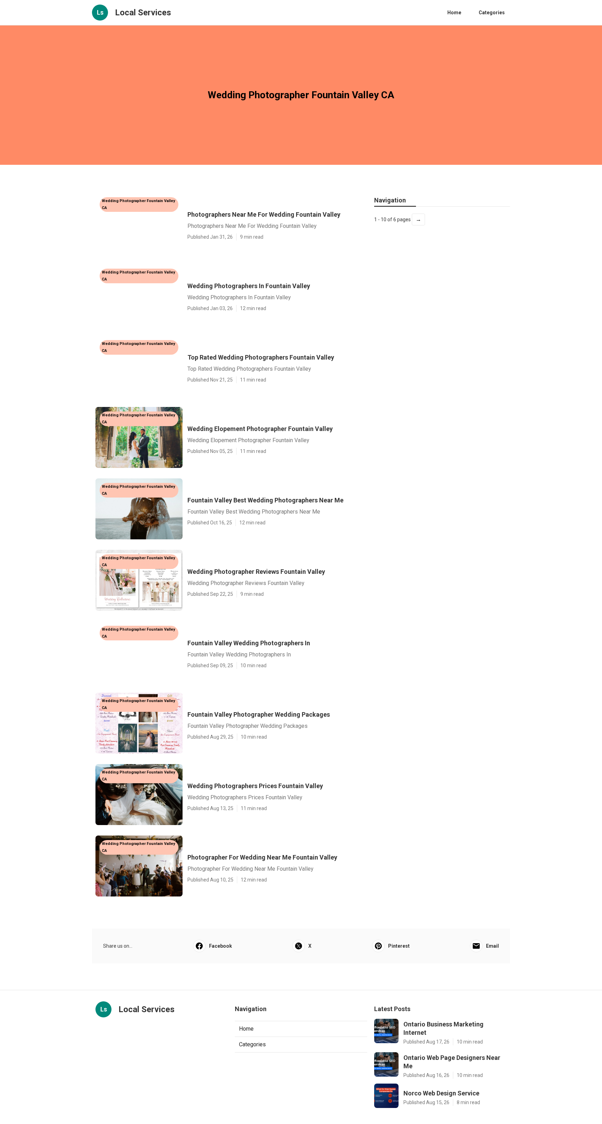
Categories (492, 12)
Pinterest (399, 946)
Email (492, 946)
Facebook (220, 946)
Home (454, 12)
